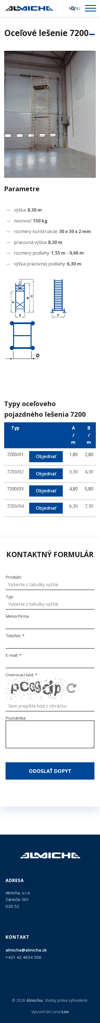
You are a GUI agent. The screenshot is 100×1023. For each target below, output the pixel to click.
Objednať (46, 456)
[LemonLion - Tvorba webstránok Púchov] (60, 1012)
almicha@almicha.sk (26, 950)
